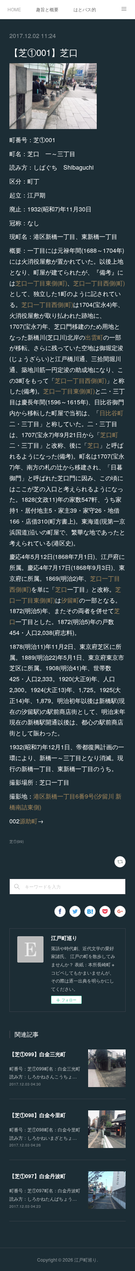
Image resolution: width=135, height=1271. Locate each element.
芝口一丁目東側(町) (41, 283)
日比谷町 (111, 412)
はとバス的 (85, 9)
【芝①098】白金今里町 (37, 1115)
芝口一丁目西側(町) (99, 283)
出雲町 (94, 337)
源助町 (29, 821)
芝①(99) (16, 841)
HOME (14, 9)
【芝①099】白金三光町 (37, 1054)
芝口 (93, 445)
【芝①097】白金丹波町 (37, 1176)
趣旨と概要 (47, 9)
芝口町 (109, 434)
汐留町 (70, 600)
